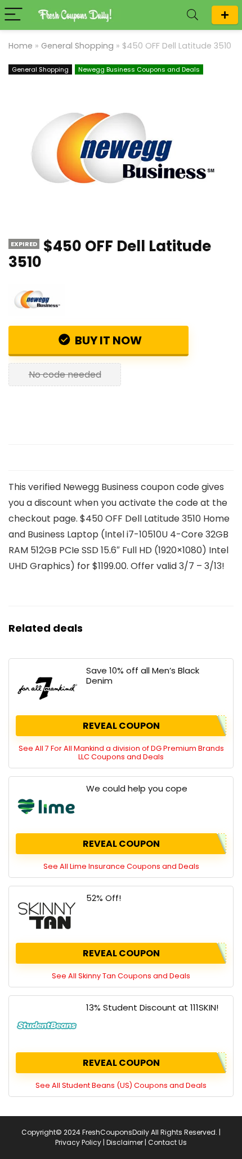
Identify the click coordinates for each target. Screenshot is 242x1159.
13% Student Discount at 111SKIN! (152, 1007)
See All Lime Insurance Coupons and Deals (121, 866)
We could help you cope (136, 788)
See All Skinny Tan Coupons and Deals (121, 976)
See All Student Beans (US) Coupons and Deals (121, 1085)
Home (20, 45)
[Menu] (13, 15)
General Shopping (77, 45)
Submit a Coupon (225, 15)
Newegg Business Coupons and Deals (139, 69)
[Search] (192, 15)
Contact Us (167, 1142)
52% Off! (103, 898)
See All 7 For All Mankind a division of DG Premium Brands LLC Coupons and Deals (121, 752)
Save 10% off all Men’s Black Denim (142, 675)
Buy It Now (107, 340)
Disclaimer (124, 1142)
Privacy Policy (78, 1142)
